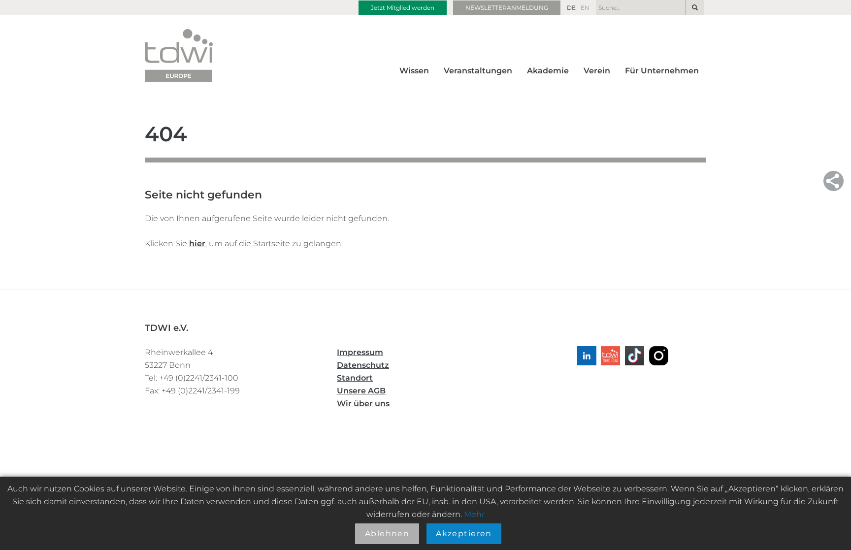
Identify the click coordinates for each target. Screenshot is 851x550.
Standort (355, 378)
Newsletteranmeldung (506, 7)
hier (197, 243)
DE (571, 7)
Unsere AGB (361, 390)
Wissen (414, 70)
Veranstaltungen (478, 70)
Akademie (548, 70)
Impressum (360, 352)
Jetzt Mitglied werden (402, 7)
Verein (597, 70)
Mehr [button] (474, 514)
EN (585, 7)
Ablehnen (387, 533)
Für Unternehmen (662, 70)
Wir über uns (363, 403)
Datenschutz (363, 365)
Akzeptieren (464, 533)
